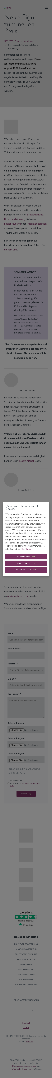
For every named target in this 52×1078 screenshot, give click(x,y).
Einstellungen (24, 563)
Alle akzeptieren (24, 570)
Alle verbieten (24, 557)
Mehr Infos (26, 549)
